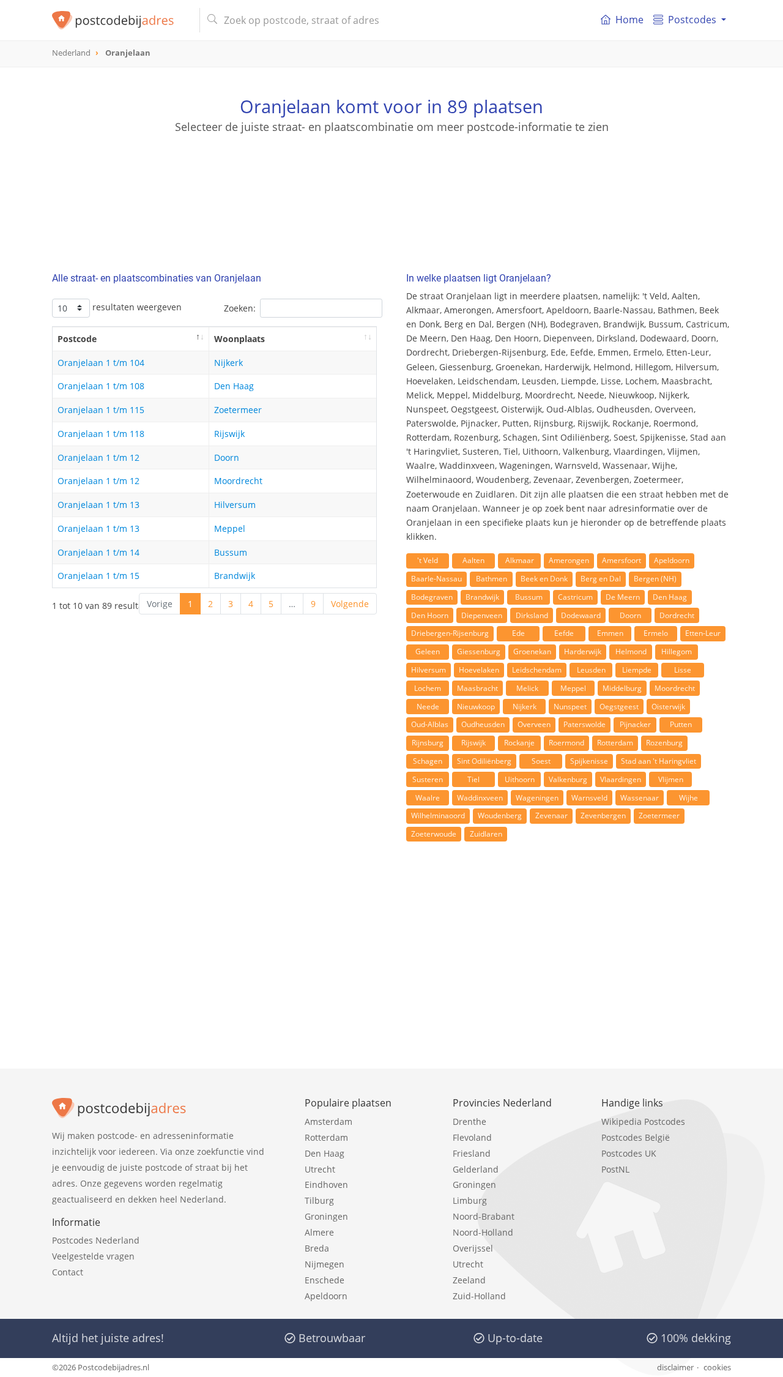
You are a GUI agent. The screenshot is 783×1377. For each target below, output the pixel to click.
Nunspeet (570, 706)
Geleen (427, 651)
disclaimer (675, 1367)
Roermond (566, 742)
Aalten (473, 560)
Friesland (472, 1153)
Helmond (631, 651)
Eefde (564, 633)
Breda (317, 1248)
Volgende (350, 604)
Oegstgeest (619, 706)
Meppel (229, 528)
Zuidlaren (486, 834)
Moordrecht (238, 481)
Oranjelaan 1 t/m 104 (101, 362)
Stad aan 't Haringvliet (658, 761)
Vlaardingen (620, 779)
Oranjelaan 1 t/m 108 (101, 386)
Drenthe (469, 1121)
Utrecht (320, 1169)
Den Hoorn (429, 615)
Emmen (610, 633)
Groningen (326, 1216)
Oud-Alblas (429, 724)
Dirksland (532, 615)
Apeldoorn (671, 560)
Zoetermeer (238, 410)
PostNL (615, 1169)
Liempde (636, 670)
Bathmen (491, 578)
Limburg (470, 1200)
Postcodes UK (628, 1153)
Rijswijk (229, 433)
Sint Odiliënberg (484, 761)
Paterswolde (584, 724)
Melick (527, 688)
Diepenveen (481, 615)
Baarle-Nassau (436, 578)
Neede (428, 706)
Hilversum (235, 504)
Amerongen (569, 560)
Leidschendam (537, 670)
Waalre (427, 798)
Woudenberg (500, 815)
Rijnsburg (427, 742)
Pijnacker (635, 724)
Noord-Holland (483, 1232)
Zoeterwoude (433, 834)
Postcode (77, 339)
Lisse (682, 670)
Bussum (230, 552)
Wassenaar (639, 798)
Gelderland (476, 1169)
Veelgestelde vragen (93, 1256)
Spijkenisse (589, 761)
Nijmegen (324, 1264)
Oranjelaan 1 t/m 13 (98, 504)
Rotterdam (615, 742)
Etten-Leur (703, 633)
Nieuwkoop (476, 706)
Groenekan (532, 651)
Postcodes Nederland (95, 1240)
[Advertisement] (391, 189)
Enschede (324, 1280)
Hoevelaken (479, 670)
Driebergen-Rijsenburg (450, 633)
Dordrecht (676, 615)
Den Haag (234, 386)
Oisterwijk (668, 706)
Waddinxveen (480, 798)
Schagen (427, 761)
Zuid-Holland (479, 1296)
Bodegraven (432, 597)
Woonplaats (239, 339)
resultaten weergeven (136, 307)
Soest (541, 761)
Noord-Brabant (483, 1216)
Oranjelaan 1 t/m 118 (101, 433)
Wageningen (537, 798)
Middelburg (622, 688)
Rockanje (519, 742)
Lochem (427, 688)
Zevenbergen (603, 815)
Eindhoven (326, 1184)
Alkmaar (519, 560)
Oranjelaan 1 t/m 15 (98, 575)
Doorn (226, 457)
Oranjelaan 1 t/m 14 (98, 552)
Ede (518, 633)
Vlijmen (670, 779)
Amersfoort (621, 560)
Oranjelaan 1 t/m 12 (98, 457)
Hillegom (676, 651)
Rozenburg (664, 742)
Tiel (473, 779)
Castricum (575, 597)
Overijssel (473, 1248)
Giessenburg (478, 651)
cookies (717, 1367)
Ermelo (656, 633)
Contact (67, 1272)
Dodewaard (581, 615)
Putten (681, 724)
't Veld (427, 560)
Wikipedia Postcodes (643, 1121)
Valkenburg (568, 779)
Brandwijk (234, 575)
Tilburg (319, 1200)
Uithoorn (520, 779)
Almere (319, 1232)
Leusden (591, 670)
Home (629, 19)
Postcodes (692, 19)
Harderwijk (582, 651)
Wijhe (688, 798)
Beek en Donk (544, 578)
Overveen (534, 724)
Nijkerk (228, 362)
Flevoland (472, 1137)
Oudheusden (483, 724)
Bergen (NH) (655, 578)
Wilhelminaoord (438, 815)
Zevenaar (551, 815)
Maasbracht (477, 688)
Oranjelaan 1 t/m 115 (101, 410)
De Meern (623, 597)
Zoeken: (240, 308)
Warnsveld (589, 798)
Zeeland (469, 1280)
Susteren (427, 779)
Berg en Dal (601, 578)
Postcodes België (635, 1137)
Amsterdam (328, 1121)
